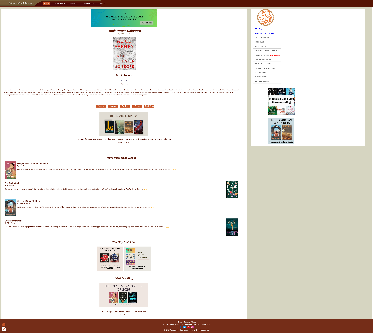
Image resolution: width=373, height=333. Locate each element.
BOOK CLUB (259, 42)
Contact (187, 322)
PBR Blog (258, 29)
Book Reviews (168, 324)
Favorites (188, 324)
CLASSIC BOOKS (261, 77)
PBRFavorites (89, 3)
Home (46, 3)
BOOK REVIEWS (261, 46)
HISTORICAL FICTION (263, 64)
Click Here (124, 315)
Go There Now (123, 142)
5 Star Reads (60, 3)
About (102, 3)
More (174, 169)
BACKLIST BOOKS (262, 81)
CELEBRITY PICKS (262, 37)
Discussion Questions (201, 324)
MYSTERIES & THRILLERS (265, 68)
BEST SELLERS (260, 72)
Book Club (179, 324)
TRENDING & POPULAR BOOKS (267, 51)
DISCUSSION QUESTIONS (264, 33)
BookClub (74, 3)
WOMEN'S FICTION (267, 55)
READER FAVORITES (263, 59)
